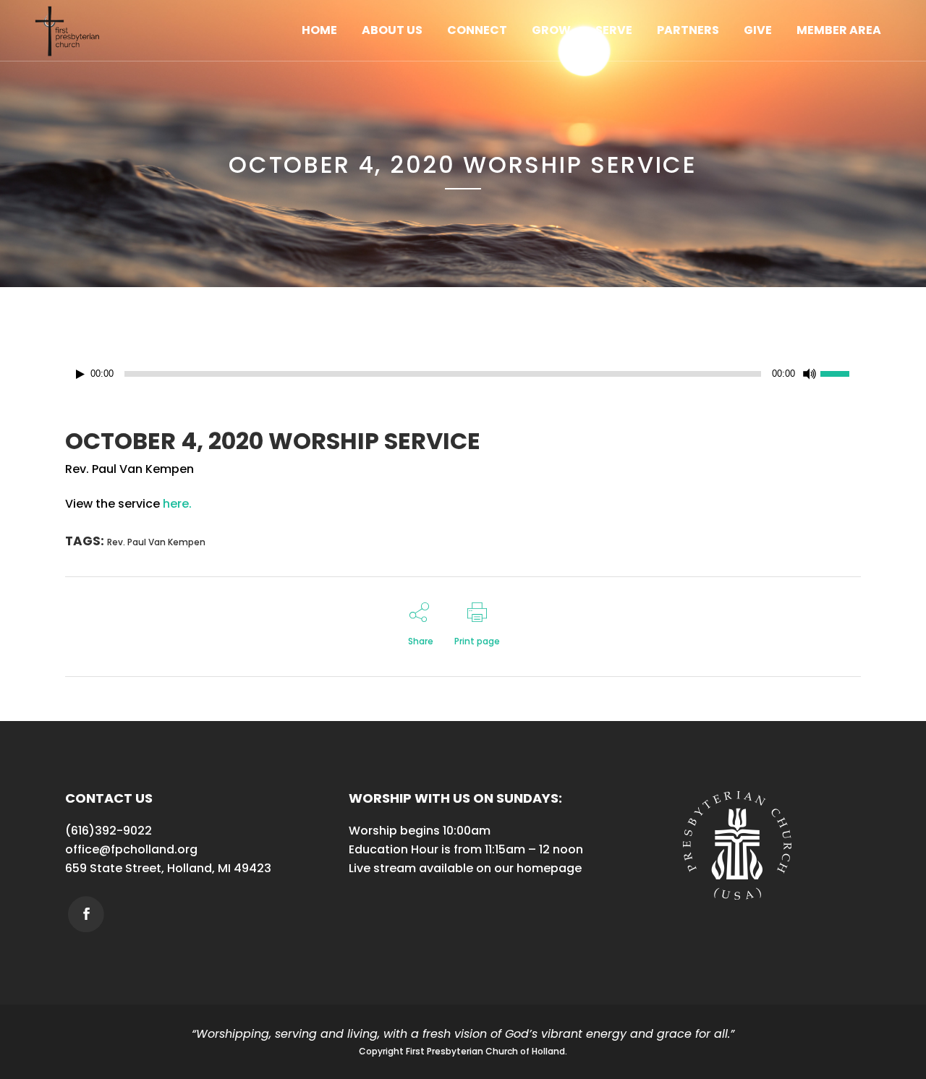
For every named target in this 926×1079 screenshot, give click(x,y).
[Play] (80, 374)
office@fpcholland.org (131, 849)
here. (177, 503)
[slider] (840, 372)
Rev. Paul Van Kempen (156, 542)
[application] (463, 373)
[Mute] (809, 374)
